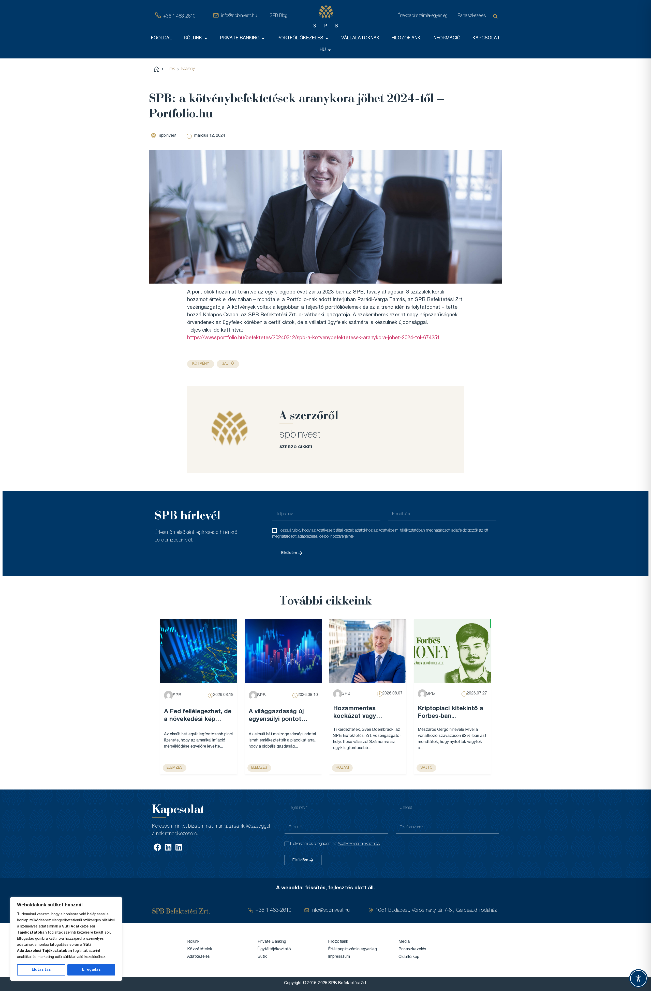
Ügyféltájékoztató (274, 950)
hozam (342, 768)
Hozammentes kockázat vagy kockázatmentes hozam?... (357, 713)
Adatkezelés (198, 957)
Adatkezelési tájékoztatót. (359, 844)
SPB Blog (278, 16)
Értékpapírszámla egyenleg (352, 950)
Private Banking (272, 942)
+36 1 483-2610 (179, 16)
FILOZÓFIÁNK (406, 38)
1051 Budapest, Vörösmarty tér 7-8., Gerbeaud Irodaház (436, 910)
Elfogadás (91, 970)
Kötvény (188, 69)
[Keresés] (496, 16)
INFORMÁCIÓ (447, 38)
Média (404, 942)
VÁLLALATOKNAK (360, 38)
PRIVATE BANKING (240, 38)
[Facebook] (157, 847)
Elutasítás (41, 970)
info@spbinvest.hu (239, 16)
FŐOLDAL (161, 38)
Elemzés (175, 768)
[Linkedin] (168, 847)
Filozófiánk (338, 942)
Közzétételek (199, 950)
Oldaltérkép (408, 957)
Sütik (262, 957)
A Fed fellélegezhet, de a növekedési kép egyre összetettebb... (197, 716)
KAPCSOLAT (486, 38)
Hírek (170, 69)
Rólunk (193, 942)
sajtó (228, 364)
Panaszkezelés (472, 16)
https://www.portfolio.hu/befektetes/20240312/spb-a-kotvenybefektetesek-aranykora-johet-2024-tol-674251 (313, 338)
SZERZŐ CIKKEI (295, 447)
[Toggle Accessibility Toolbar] (638, 978)
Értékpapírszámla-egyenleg (422, 16)
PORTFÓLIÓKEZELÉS (300, 38)
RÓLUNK (193, 38)
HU (323, 50)
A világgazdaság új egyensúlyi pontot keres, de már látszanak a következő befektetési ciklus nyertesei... (282, 716)
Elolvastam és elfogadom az (335, 844)
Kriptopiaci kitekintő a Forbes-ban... (450, 713)
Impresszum (339, 957)
